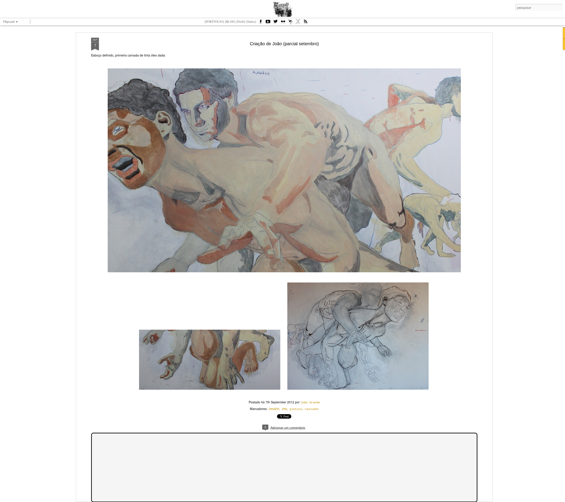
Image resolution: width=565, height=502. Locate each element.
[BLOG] (230, 21)
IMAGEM (273, 409)
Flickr (283, 23)
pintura (296, 409)
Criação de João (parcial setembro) (284, 43)
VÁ (298, 23)
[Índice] (251, 21)
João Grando (310, 402)
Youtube (268, 23)
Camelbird (290, 23)
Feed (305, 23)
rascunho (312, 409)
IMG (284, 409)
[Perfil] (240, 21)
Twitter (275, 23)
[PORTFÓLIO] (214, 21)
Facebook (260, 23)
